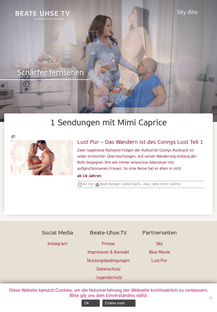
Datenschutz (108, 269)
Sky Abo (187, 12)
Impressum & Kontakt (108, 252)
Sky (159, 244)
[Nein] (210, 297)
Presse (108, 244)
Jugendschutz (108, 278)
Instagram (57, 244)
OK (86, 303)
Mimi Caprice (171, 184)
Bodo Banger (109, 184)
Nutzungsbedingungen (108, 261)
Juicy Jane (151, 184)
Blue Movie (159, 252)
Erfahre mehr (115, 303)
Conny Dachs (131, 184)
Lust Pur (159, 261)
